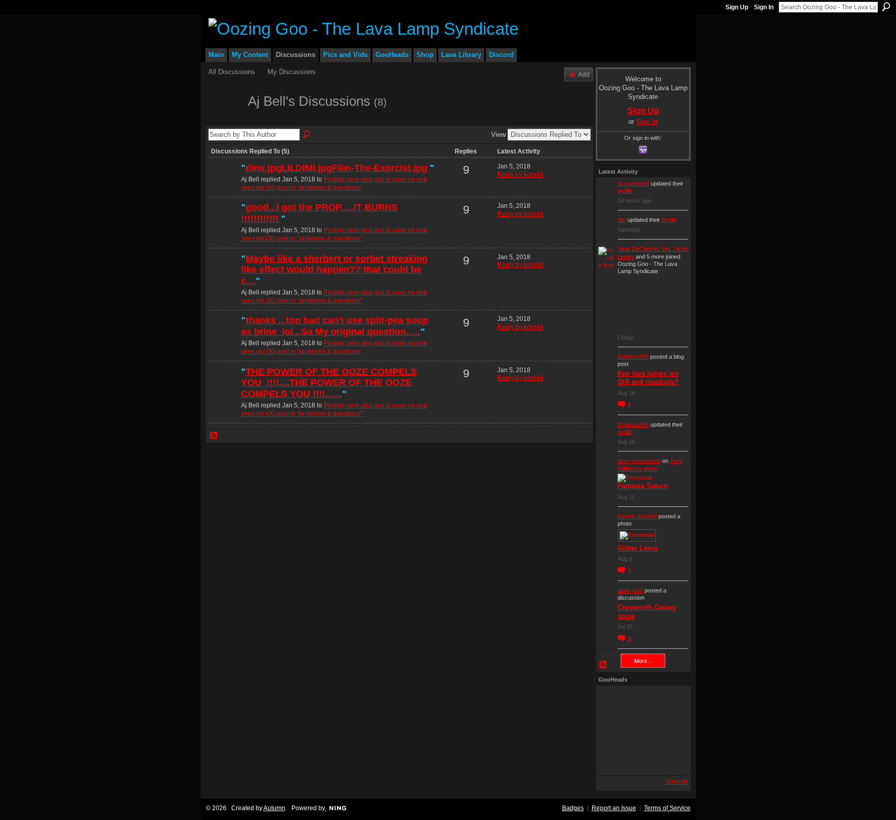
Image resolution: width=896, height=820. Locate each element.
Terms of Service (667, 808)
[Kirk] (640, 730)
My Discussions (292, 72)
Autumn (274, 808)
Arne (623, 461)
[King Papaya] (612, 702)
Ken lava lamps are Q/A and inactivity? (648, 378)
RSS (214, 436)
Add (584, 74)
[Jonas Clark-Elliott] (612, 730)
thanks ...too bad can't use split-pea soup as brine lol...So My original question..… (334, 326)
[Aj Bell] (225, 120)
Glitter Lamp (637, 548)
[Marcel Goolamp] (668, 758)
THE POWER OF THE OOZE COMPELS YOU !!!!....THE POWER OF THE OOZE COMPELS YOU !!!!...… (329, 382)
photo (650, 468)
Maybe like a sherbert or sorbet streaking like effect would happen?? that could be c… (334, 269)
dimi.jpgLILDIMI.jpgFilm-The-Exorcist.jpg (338, 168)
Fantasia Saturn (643, 486)
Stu (622, 220)
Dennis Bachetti (637, 516)
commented (646, 461)
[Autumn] (612, 758)
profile (625, 191)
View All (677, 781)
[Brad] (668, 730)
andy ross (630, 590)
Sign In (764, 7)
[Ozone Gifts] (668, 702)
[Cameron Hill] (640, 702)
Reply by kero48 (520, 174)
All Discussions (231, 72)
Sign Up (736, 7)
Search (886, 6)
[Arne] (640, 758)
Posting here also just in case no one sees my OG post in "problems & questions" (334, 183)
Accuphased (633, 183)
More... (643, 661)
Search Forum (307, 134)
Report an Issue (614, 808)
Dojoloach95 (633, 357)
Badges (573, 808)
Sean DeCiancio (638, 249)
